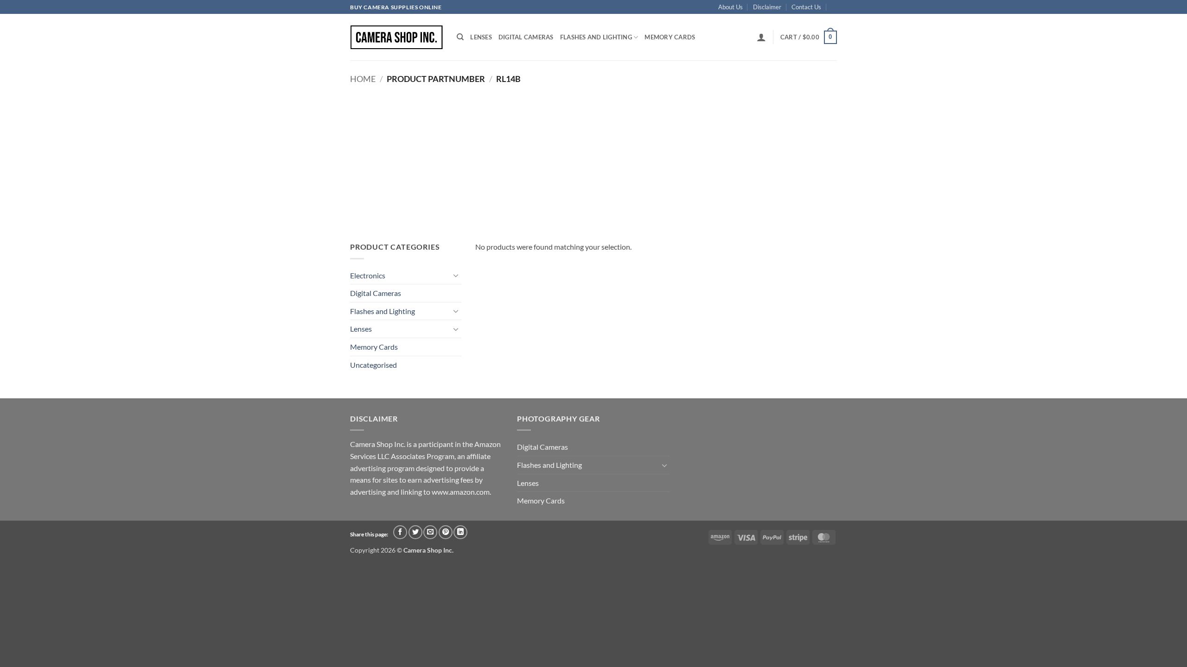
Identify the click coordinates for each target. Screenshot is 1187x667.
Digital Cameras (526, 37)
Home (363, 79)
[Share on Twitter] (415, 532)
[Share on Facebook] (400, 532)
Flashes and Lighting (596, 37)
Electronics (367, 275)
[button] (761, 37)
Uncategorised (373, 364)
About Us (730, 7)
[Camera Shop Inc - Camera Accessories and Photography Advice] (396, 37)
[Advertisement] (593, 157)
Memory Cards (670, 37)
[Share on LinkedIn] (460, 532)
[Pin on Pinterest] (446, 532)
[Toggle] (455, 275)
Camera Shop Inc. (428, 550)
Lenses (481, 37)
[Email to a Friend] (430, 532)
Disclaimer (767, 7)
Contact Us (806, 7)
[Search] (460, 37)
